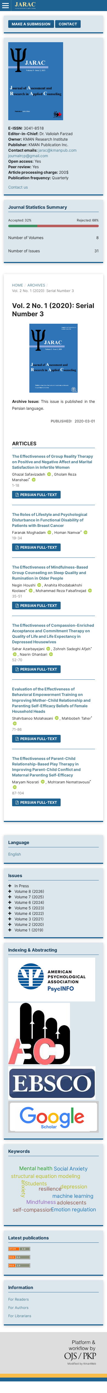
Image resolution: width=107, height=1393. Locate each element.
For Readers (18, 1299)
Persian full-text (38, 494)
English (14, 854)
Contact (68, 24)
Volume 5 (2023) (27, 908)
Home (17, 285)
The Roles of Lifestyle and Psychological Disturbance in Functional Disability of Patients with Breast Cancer (49, 520)
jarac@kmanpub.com (57, 150)
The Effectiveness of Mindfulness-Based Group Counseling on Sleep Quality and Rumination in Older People (50, 572)
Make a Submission (31, 24)
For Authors (18, 1307)
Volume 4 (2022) (27, 913)
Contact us (18, 187)
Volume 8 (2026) (27, 891)
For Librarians (19, 1316)
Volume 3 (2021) (27, 919)
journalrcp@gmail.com (28, 155)
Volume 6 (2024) (27, 902)
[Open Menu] (5, 5)
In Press (20, 885)
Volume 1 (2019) (27, 930)
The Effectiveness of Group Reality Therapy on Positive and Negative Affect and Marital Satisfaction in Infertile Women (52, 462)
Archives (36, 285)
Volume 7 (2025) (27, 896)
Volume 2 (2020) (27, 924)
